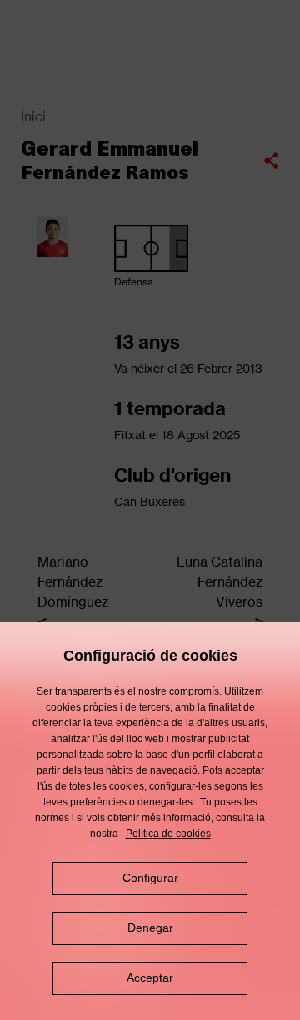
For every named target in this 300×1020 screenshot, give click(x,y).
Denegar (150, 927)
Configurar (150, 877)
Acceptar (150, 977)
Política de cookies (168, 833)
